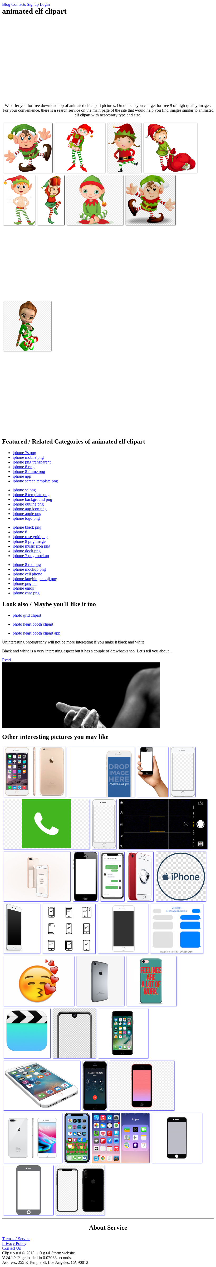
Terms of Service (16, 1239)
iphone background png (32, 499)
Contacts (18, 4)
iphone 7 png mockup (31, 555)
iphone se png (24, 490)
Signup (33, 4)
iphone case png (26, 593)
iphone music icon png (31, 546)
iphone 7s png (24, 452)
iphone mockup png (29, 569)
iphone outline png (28, 504)
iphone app (22, 476)
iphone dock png (27, 551)
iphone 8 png (24, 467)
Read (6, 660)
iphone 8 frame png (29, 471)
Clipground (26, 1251)
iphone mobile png (28, 457)
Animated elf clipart (20, 165)
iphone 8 (20, 532)
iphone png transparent (32, 462)
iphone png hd (25, 583)
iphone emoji (23, 588)
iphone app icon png (30, 509)
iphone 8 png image (29, 541)
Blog (6, 4)
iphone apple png (27, 513)
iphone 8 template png (31, 494)
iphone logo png (26, 518)
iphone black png (27, 527)
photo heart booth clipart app (36, 633)
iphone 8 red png (27, 564)
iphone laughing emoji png (35, 578)
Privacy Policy (14, 1243)
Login (45, 4)
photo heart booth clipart (33, 624)
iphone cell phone (27, 574)
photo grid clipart (27, 615)
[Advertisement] (108, 59)
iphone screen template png (35, 481)
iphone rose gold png (30, 536)
